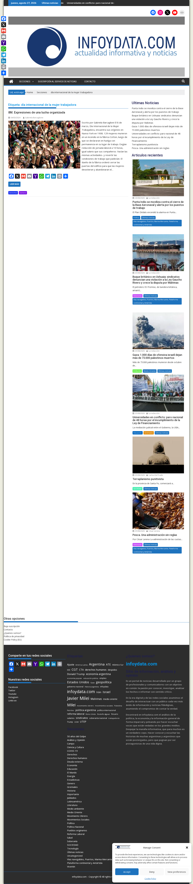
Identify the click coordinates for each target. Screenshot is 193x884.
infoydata (104, 686)
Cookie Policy (150, 878)
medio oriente (110, 699)
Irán (98, 692)
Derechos (13, 193)
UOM (76, 722)
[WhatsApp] (4, 49)
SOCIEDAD (137, 489)
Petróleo (70, 710)
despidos (112, 669)
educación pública (90, 678)
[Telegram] (4, 55)
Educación (137, 433)
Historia (71, 790)
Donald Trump (76, 674)
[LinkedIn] (4, 61)
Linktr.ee (12, 700)
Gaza (92, 682)
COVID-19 (72, 750)
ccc (68, 669)
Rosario (114, 714)
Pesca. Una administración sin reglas (150, 147)
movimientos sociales (104, 706)
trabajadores (114, 718)
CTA (81, 669)
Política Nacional (75, 826)
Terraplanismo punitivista (108, 3)
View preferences (177, 871)
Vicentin (71, 866)
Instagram (13, 697)
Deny (152, 871)
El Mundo (137, 371)
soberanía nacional (98, 718)
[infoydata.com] (96, 76)
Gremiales (148, 433)
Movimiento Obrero (77, 815)
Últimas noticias (148, 217)
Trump (70, 721)
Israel (106, 692)
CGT (75, 669)
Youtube (12, 693)
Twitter (11, 690)
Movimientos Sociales (78, 819)
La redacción (154, 198)
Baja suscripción (12, 626)
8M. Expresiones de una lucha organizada (36, 112)
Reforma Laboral (75, 833)
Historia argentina (92, 687)
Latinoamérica (74, 801)
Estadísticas (73, 779)
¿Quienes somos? (12, 633)
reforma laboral (75, 714)
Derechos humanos (77, 758)
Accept (126, 871)
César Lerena (154, 531)
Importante (73, 794)
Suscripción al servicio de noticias (57, 81)
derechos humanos (95, 669)
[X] (4, 25)
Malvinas (96, 699)
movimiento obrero (85, 706)
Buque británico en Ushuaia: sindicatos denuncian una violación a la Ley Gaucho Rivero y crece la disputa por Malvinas (157, 119)
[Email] (4, 37)
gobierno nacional (75, 686)
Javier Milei (78, 698)
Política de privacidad (14, 636)
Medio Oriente (150, 371)
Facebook (13, 687)
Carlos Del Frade (155, 475)
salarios (70, 718)
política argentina (85, 710)
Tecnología (72, 848)
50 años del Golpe (76, 736)
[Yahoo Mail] (4, 43)
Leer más (14, 184)
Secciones (24, 81)
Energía (71, 776)
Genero (23, 193)
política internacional (106, 710)
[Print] (4, 67)
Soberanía (137, 296)
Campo (70, 743)
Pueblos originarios (77, 830)
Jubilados (71, 797)
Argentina (97, 664)
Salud (70, 837)
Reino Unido (91, 714)
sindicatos (82, 718)
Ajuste (70, 664)
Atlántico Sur (117, 665)
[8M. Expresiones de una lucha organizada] (44, 122)
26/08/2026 (139, 198)
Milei (71, 705)
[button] (186, 847)
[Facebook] (4, 19)
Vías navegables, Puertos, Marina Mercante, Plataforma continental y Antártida (155, 223)
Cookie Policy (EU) (13, 639)
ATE (108, 664)
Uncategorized (74, 855)
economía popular (74, 678)
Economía (72, 765)
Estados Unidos (78, 682)
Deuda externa (75, 761)
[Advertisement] (158, 588)
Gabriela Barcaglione (34, 117)
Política (136, 217)
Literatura (72, 805)
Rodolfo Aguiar (103, 714)
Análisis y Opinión (76, 739)
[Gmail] (4, 31)
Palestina (118, 706)
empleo (103, 678)
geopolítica (103, 682)
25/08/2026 (139, 273)
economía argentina (98, 674)
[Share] (4, 73)
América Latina (82, 665)
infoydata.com (81, 691)
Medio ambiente (75, 808)
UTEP (83, 721)
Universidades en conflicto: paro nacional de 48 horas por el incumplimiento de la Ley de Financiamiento (156, 137)
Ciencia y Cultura (75, 747)
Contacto (89, 81)
